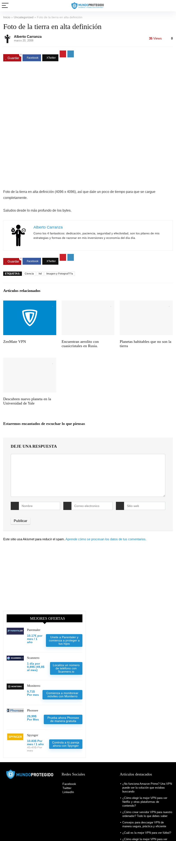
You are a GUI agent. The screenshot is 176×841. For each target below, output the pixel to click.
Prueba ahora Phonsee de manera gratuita (63, 719)
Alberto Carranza (28, 36)
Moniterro (33, 685)
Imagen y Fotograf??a (59, 273)
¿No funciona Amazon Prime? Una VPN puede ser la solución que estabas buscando (147, 787)
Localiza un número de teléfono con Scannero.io (66, 668)
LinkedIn (68, 792)
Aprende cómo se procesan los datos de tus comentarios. (105, 539)
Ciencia (29, 273)
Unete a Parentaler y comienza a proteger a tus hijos (64, 640)
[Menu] (5, 5)
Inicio (6, 17)
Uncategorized (23, 17)
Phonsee (32, 710)
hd (40, 273)
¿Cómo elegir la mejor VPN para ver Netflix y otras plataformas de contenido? (144, 801)
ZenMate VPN (14, 341)
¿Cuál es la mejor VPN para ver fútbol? (146, 832)
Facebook (69, 784)
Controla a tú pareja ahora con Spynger (65, 744)
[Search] (169, 5)
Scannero (33, 657)
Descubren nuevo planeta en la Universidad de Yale (27, 401)
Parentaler (33, 630)
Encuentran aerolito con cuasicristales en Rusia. (80, 343)
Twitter (66, 788)
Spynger (32, 735)
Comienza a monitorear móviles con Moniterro (62, 694)
